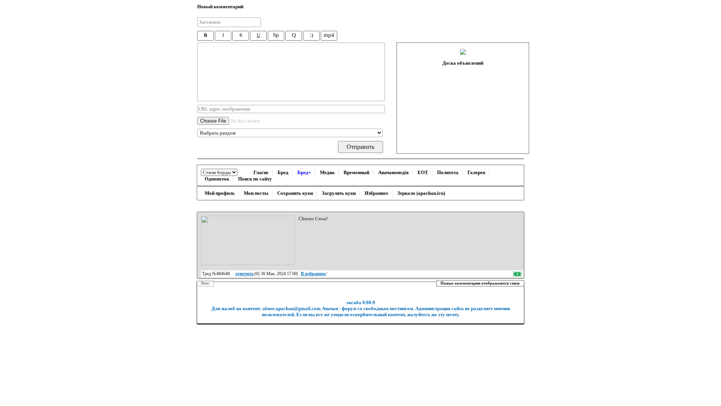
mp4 (329, 35)
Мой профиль (220, 193)
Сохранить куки (295, 193)
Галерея (476, 172)
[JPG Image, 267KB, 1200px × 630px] (248, 240)
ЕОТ (423, 172)
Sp (276, 35)
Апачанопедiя (393, 172)
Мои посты (256, 193)
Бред (283, 172)
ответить (244, 273)
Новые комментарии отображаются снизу (480, 283)
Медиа (327, 172)
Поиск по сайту (255, 179)
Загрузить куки (339, 193)
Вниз (205, 283)
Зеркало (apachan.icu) (421, 193)
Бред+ (304, 172)
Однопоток (217, 179)
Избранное (376, 193)
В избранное (313, 273)
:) (311, 35)
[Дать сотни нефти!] (517, 273)
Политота (448, 172)
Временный (356, 172)
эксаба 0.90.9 (360, 302)
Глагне (260, 172)
